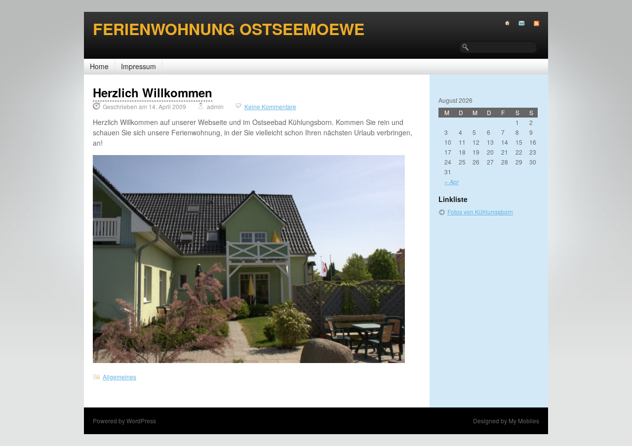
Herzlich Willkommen (152, 92)
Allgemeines (119, 376)
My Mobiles (524, 420)
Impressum (138, 66)
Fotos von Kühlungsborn (480, 211)
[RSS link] (532, 23)
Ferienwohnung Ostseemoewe (228, 28)
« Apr (451, 181)
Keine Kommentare (270, 106)
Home (99, 66)
